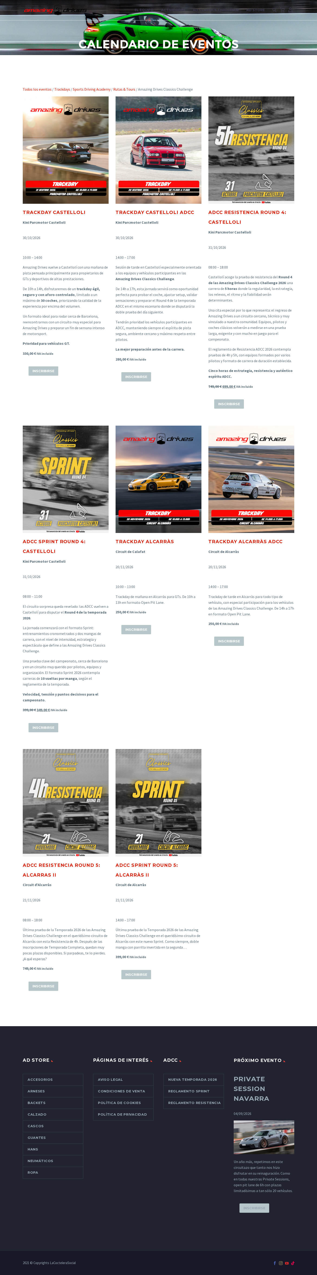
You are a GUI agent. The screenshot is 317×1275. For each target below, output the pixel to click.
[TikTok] (293, 1263)
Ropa (33, 1172)
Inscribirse (43, 371)
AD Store (255, 10)
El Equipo (144, 10)
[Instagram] (281, 1263)
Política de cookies (119, 1103)
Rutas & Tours (124, 89)
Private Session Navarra (251, 1088)
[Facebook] (275, 1263)
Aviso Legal (110, 1080)
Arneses (36, 1091)
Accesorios (40, 1080)
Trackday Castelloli (54, 212)
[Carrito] (282, 10)
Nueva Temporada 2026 (192, 1080)
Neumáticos (40, 1161)
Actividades (173, 10)
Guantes (37, 1138)
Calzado (37, 1114)
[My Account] (290, 10)
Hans (33, 1149)
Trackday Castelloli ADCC (155, 212)
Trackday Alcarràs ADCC (245, 541)
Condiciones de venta (121, 1091)
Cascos (36, 1126)
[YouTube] (287, 1263)
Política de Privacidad (122, 1114)
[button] (274, 10)
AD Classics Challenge (216, 10)
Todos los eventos (37, 89)
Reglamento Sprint (189, 1091)
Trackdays (62, 89)
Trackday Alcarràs (145, 541)
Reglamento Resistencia (194, 1103)
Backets (37, 1103)
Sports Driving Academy (91, 89)
